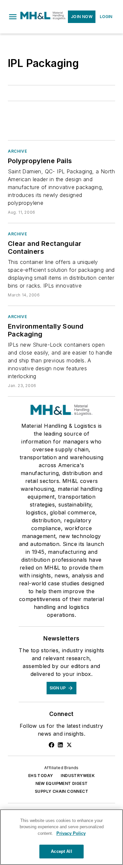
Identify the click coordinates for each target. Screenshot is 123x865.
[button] (13, 17)
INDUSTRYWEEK (78, 775)
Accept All (61, 851)
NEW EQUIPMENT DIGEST (61, 783)
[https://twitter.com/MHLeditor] (69, 745)
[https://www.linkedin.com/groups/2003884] (60, 745)
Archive (17, 151)
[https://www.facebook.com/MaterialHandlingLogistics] (51, 745)
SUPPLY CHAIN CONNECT (61, 791)
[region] (61, 837)
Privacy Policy (71, 833)
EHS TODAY (40, 775)
